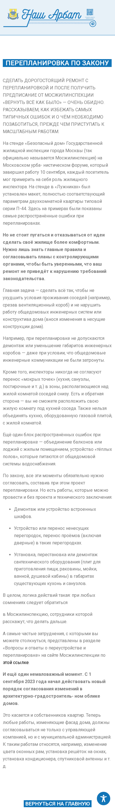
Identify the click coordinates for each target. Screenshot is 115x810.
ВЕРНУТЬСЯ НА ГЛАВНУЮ (57, 803)
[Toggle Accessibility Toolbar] (103, 798)
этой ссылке (16, 662)
